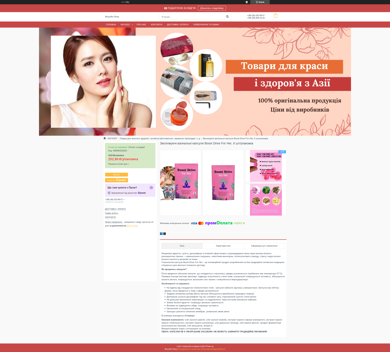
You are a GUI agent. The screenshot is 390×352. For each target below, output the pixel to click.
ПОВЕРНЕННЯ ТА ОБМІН (206, 24)
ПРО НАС (141, 24)
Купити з (111, 180)
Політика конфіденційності (213, 349)
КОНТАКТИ (156, 24)
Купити (116, 174)
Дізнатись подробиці (211, 8)
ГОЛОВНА (111, 24)
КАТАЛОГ (125, 24)
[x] (164, 234)
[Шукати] (227, 17)
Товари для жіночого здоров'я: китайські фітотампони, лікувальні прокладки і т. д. (160, 138)
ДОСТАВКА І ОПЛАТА (178, 24)
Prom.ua (209, 346)
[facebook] (161, 234)
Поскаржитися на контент (189, 349)
